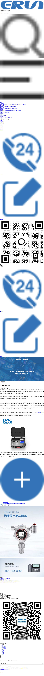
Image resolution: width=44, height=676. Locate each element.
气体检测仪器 (2, 103)
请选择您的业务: (2, 661)
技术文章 (4, 115)
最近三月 (6, 504)
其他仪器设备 (19, 110)
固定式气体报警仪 (9, 104)
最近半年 (9, 504)
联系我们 (1, 118)
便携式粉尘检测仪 (3, 108)
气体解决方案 (2, 112)
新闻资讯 (1, 114)
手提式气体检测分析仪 (15, 104)
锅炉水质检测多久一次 (3, 579)
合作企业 (1, 113)
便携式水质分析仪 (13, 106)
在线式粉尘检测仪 (9, 108)
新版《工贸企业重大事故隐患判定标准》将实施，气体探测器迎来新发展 (14, 503)
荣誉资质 (7, 117)
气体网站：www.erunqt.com (5, 658)
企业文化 (4, 117)
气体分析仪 (20, 104)
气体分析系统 (24, 104)
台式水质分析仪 (7, 106)
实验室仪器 (15, 110)
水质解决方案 (7, 112)
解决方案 (1, 111)
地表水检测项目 (5, 502)
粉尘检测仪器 (2, 107)
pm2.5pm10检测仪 (14, 108)
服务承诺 (10, 117)
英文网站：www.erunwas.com (5, 659)
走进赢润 (1, 116)
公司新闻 (1, 115)
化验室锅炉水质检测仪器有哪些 (5, 578)
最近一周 (3, 504)
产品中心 (1, 109)
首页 (1, 102)
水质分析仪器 (2, 105)
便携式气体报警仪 (3, 104)
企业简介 (1, 117)
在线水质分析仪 (2, 106)
